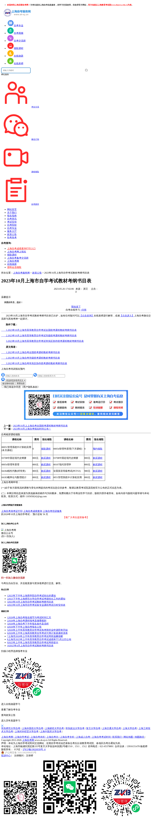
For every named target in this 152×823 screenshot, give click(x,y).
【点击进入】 (127, 315)
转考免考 (12, 237)
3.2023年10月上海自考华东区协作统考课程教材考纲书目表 (34, 363)
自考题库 (35, 204)
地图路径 (140, 737)
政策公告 (12, 234)
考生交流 (35, 107)
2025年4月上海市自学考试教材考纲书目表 (30, 645)
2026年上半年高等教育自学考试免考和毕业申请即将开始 (37, 630)
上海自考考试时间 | (102, 737)
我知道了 (76, 306)
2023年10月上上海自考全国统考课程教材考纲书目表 (40, 425)
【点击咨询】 (87, 315)
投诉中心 (6, 755)
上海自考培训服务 (52, 511)
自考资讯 (12, 219)
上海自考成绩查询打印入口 (21, 248)
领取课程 (12, 255)
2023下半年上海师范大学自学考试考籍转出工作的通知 (36, 598)
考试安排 (12, 222)
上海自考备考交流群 (17, 258)
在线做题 (12, 264)
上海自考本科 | (38, 737)
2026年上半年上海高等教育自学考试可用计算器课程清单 (37, 633)
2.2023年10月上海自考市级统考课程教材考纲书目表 (30, 358)
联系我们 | (118, 737)
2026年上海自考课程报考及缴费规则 (26, 620)
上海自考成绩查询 (32, 511)
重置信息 (21, 383)
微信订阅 (35, 139)
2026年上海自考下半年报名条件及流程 (28, 623)
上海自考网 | (8, 737)
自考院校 (12, 225)
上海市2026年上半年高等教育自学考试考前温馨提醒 (35, 636)
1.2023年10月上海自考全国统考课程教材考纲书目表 (30, 352)
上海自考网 (13, 261)
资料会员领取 (14, 267)
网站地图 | (129, 737)
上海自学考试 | (23, 737)
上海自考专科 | (68, 737)
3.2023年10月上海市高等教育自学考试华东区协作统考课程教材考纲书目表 (45, 341)
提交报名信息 (8, 383)
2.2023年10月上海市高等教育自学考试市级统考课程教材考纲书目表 (39, 335)
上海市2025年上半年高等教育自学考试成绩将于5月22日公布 (39, 639)
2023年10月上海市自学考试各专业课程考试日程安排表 (36, 605)
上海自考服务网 (21, 273)
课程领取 (35, 172)
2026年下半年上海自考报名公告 (24, 627)
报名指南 (12, 215)
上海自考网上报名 (16, 251)
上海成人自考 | (84, 737)
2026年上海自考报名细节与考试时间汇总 (29, 617)
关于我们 (12, 212)
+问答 (83, 310)
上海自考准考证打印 (12, 511)
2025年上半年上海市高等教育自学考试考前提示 (32, 642)
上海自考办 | (53, 737)
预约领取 (97, 449)
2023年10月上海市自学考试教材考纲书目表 (30, 602)
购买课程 (46, 458)
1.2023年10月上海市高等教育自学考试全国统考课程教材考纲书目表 (39, 330)
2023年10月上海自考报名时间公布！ (32, 429)
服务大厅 (12, 231)
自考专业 (12, 228)
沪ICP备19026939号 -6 (34, 749)
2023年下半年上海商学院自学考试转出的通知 (31, 595)
